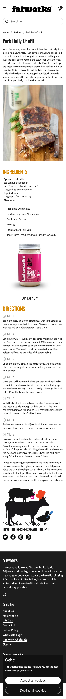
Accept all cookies (33, 680)
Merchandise (10, 615)
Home (6, 32)
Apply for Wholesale (15, 639)
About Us (8, 610)
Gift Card (8, 620)
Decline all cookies (33, 690)
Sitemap (7, 644)
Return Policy (10, 630)
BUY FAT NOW (29, 298)
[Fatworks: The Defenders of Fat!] (32, 9)
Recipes (17, 32)
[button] (59, 8)
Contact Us (9, 625)
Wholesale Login (13, 635)
